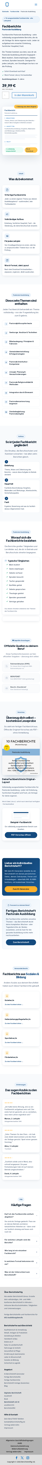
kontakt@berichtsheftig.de (14, 1422)
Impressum (8, 1428)
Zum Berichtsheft (21, 942)
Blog (6, 1386)
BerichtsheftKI (9, 1408)
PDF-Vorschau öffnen (21, 835)
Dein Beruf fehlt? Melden (14, 1419)
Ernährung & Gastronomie (14, 1354)
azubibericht (9, 1405)
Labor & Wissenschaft (12, 1357)
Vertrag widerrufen (11, 1425)
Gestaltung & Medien (12, 1336)
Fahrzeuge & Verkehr (12, 1348)
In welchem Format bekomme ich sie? (19, 1262)
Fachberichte (14, 11)
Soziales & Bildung (11, 1360)
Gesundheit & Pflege (12, 1351)
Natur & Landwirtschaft (13, 1345)
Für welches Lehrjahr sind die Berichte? (17, 1241)
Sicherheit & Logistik (12, 1363)
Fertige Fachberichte (12, 1380)
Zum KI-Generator (21, 889)
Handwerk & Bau (10, 1339)
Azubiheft (8, 1396)
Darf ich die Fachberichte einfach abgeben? (19, 1215)
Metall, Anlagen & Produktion (15, 1333)
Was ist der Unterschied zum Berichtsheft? (17, 1273)
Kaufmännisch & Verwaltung (15, 1330)
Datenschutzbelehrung (20, 1446)
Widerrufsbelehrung (20, 1449)
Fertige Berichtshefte (12, 1377)
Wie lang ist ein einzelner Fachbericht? (16, 1251)
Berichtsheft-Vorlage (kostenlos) (16, 1383)
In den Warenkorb (24, 95)
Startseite (5, 11)
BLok (6, 1399)
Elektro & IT (8, 1342)
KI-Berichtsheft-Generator (14, 1374)
